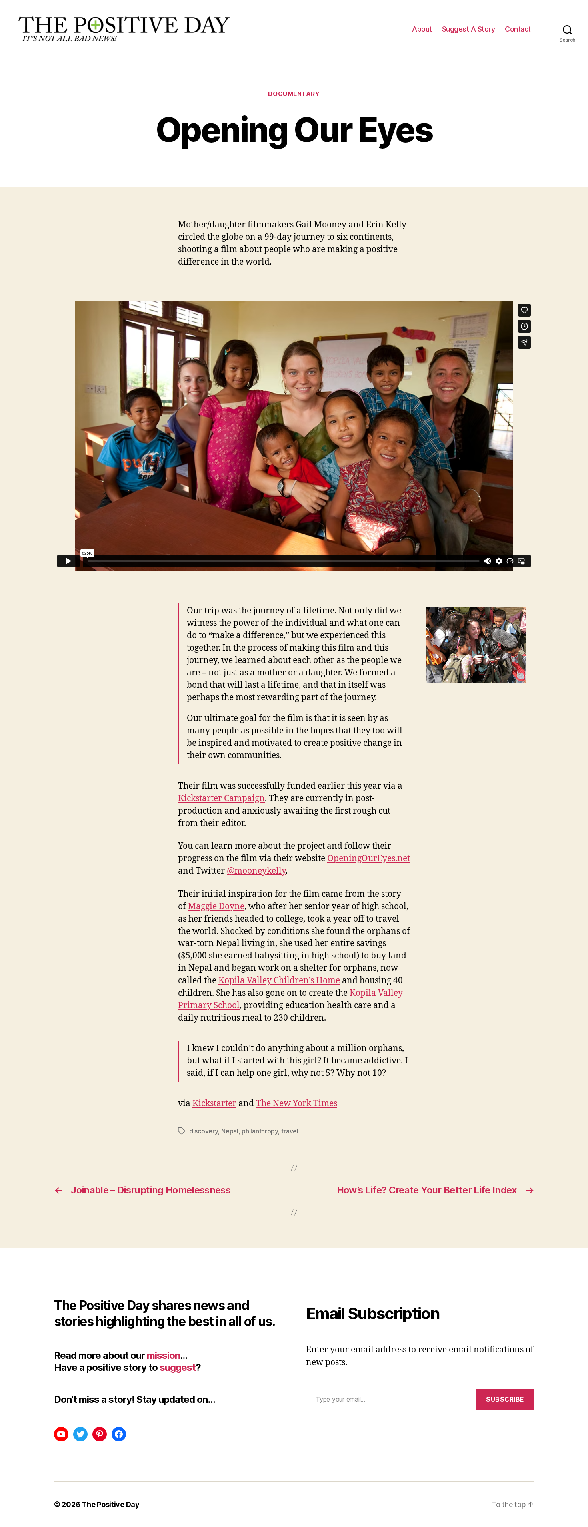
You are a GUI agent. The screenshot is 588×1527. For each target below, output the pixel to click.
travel (289, 1131)
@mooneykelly (256, 871)
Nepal (229, 1131)
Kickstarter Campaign (221, 798)
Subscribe (505, 1399)
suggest (178, 1367)
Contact (518, 29)
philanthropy (260, 1131)
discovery (203, 1131)
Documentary (294, 94)
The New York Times (296, 1103)
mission (163, 1355)
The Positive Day (111, 1504)
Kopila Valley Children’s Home (279, 980)
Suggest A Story (468, 29)
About (422, 29)
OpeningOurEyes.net (368, 858)
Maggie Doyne (216, 906)
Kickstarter (214, 1103)
